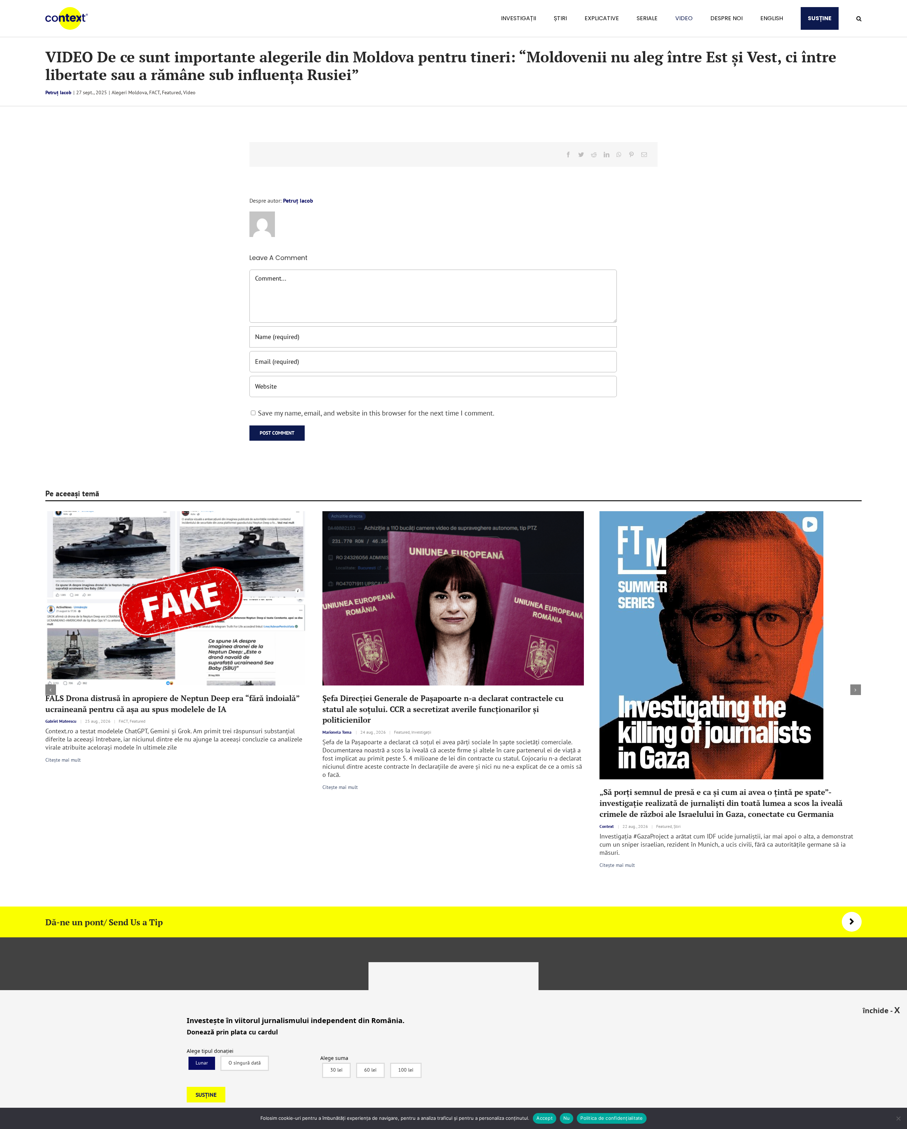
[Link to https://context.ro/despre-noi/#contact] (852, 922)
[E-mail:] (644, 154)
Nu (566, 1118)
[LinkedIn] (606, 154)
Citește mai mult (264, 787)
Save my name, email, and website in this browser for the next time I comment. (376, 413)
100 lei (405, 1070)
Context (531, 826)
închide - (881, 1010)
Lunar (202, 1063)
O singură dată (245, 1063)
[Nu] (898, 1118)
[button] (859, 18)
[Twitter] (581, 154)
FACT (154, 92)
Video (189, 92)
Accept (544, 1118)
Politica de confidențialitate (611, 1118)
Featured (171, 92)
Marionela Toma (261, 732)
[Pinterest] (631, 154)
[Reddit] (593, 154)
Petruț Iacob (58, 92)
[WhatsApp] (619, 154)
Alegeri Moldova (129, 92)
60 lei (370, 1070)
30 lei (336, 1070)
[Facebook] (568, 154)
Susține (206, 1094)
